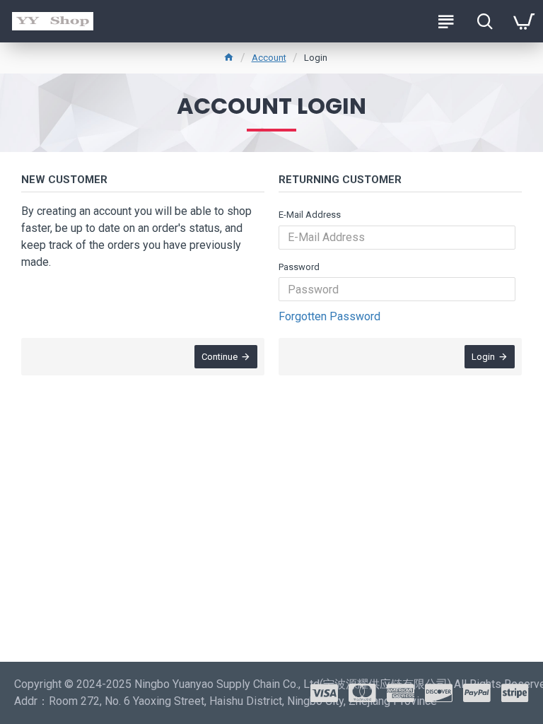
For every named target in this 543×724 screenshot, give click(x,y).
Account (269, 57)
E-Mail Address (310, 214)
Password (299, 267)
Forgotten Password (329, 316)
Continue (220, 356)
